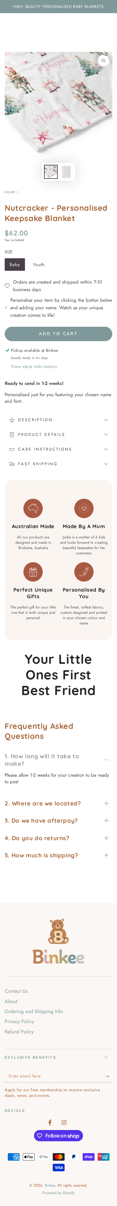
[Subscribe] (108, 1076)
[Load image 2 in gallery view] (66, 172)
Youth (41, 266)
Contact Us (16, 991)
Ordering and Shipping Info (34, 1011)
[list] (58, 562)
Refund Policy (19, 1031)
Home (10, 192)
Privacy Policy (19, 1021)
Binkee (50, 1185)
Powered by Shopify (58, 1193)
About (11, 1001)
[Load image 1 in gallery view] (51, 172)
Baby (17, 266)
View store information (34, 366)
